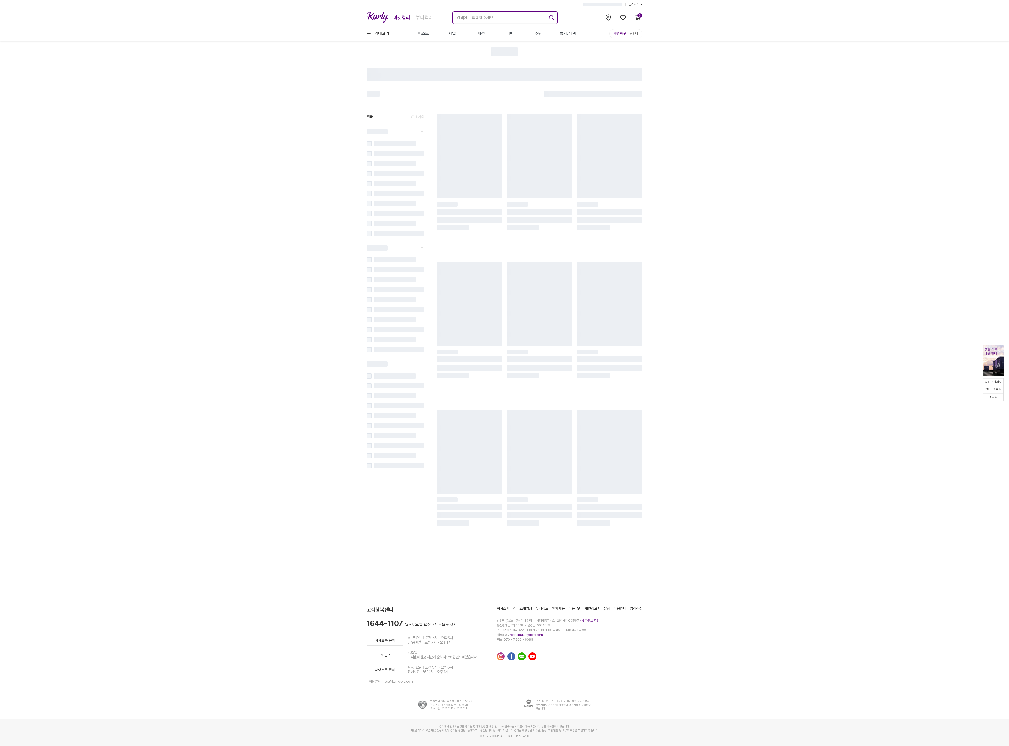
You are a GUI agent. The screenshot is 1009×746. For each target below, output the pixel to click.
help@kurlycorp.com (398, 681)
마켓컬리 (401, 17)
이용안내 (620, 608)
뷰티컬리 (424, 17)
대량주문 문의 (385, 670)
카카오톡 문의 (385, 640)
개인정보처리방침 (597, 608)
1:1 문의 (385, 655)
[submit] (551, 17)
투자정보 (542, 608)
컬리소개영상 (522, 608)
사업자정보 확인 (589, 621)
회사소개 (503, 608)
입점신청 (636, 608)
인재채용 (558, 608)
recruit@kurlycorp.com (526, 635)
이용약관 (574, 608)
